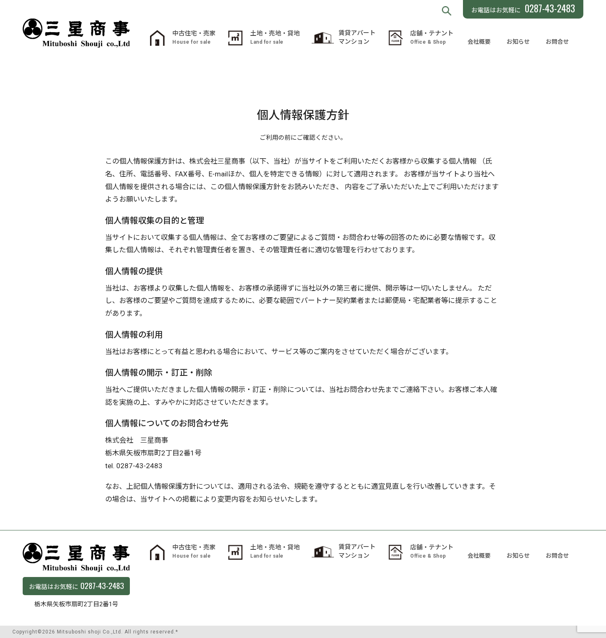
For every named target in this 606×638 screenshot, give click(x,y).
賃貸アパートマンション (357, 37)
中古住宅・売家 (194, 37)
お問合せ (557, 41)
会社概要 (479, 41)
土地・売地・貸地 (275, 37)
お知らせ (518, 41)
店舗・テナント (431, 37)
